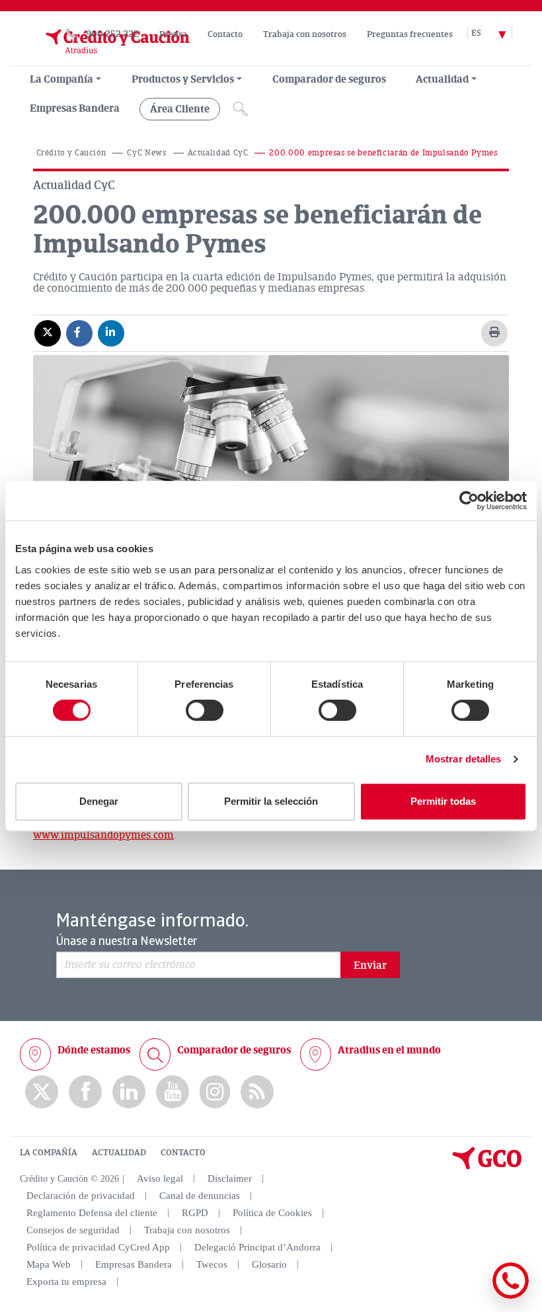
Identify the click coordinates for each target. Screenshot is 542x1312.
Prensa (173, 34)
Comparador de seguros (329, 79)
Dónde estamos (94, 1050)
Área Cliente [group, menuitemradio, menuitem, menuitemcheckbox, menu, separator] (180, 109)
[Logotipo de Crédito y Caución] (104, 58)
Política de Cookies (272, 1213)
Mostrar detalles (464, 758)
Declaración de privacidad (80, 1195)
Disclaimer (230, 1178)
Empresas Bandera (75, 108)
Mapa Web (48, 1264)
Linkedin (129, 1092)
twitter (41, 1092)
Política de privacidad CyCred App (98, 1247)
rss (257, 1092)
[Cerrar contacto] (471, 1296)
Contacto (225, 34)
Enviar (370, 965)
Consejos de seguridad (73, 1230)
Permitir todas (443, 801)
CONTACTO (183, 1152)
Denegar (98, 801)
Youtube (172, 1092)
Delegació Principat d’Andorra (257, 1247)
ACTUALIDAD (119, 1152)
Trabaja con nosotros (304, 34)
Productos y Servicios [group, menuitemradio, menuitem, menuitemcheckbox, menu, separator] (183, 79)
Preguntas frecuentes (410, 34)
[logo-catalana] (487, 1166)
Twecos (211, 1264)
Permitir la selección (271, 801)
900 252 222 (112, 34)
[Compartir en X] (47, 332)
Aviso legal (160, 1178)
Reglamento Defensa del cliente (91, 1213)
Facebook (85, 1092)
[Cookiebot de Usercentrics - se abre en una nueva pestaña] (469, 501)
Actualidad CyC (218, 153)
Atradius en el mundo (389, 1050)
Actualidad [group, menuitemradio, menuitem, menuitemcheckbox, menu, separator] (442, 79)
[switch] (204, 710)
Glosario (269, 1264)
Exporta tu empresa (66, 1281)
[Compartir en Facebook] (79, 332)
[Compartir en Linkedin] (111, 332)
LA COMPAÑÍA (48, 1152)
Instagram (214, 1092)
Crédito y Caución (71, 153)
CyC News (146, 153)
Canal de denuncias (199, 1195)
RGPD (195, 1213)
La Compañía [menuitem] (61, 79)
